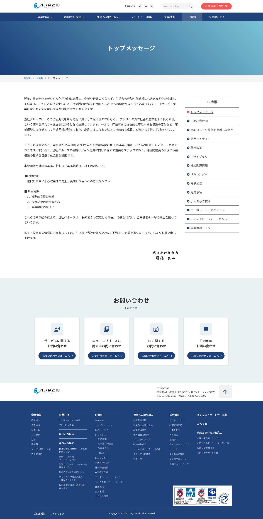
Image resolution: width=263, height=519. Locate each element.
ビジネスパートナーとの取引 (147, 449)
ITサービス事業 (66, 425)
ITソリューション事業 (69, 420)
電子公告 (196, 183)
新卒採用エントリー (179, 458)
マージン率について (41, 449)
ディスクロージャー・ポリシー (210, 219)
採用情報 (174, 414)
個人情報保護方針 (141, 434)
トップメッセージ (202, 112)
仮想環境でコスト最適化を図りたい (72, 486)
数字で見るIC (175, 425)
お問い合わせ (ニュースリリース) (213, 443)
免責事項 (196, 192)
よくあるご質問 (201, 201)
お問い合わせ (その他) (207, 452)
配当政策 (196, 147)
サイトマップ (57, 513)
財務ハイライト (201, 138)
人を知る (173, 434)
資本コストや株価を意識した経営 (212, 130)
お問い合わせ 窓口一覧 (216, 6)
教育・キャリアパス (179, 444)
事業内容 (64, 414)
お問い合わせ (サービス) (209, 438)
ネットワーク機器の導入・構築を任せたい (71, 478)
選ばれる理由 (66, 434)
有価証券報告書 (105, 443)
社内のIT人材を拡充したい (71, 472)
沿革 (33, 439)
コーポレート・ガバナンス (208, 210)
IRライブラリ (199, 156)
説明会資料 (103, 448)
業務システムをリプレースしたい (67, 458)
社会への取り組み (143, 414)
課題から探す (66, 443)
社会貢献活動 (139, 420)
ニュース (173, 449)
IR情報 (212, 101)
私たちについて (176, 420)
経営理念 (35, 420)
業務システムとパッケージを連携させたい (73, 466)
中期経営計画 (199, 121)
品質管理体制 (139, 430)
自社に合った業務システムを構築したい (73, 450)
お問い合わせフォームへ (56, 355)
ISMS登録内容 (140, 444)
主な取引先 (36, 454)
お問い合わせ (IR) (205, 447)
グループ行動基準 (141, 454)
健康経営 (137, 458)
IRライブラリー (102, 434)
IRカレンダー (199, 174)
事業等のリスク (201, 228)
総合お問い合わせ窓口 (209, 432)
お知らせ (202, 423)
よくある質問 (101, 496)
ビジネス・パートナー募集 (212, 414)
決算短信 (102, 438)
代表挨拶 (35, 425)
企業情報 (36, 414)
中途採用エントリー (179, 463)
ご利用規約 (39, 513)
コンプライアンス (141, 439)
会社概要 (35, 434)
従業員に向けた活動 (143, 425)
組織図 (34, 444)
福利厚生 (173, 439)
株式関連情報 (199, 165)
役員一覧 (35, 430)
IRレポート (103, 453)
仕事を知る (174, 430)
